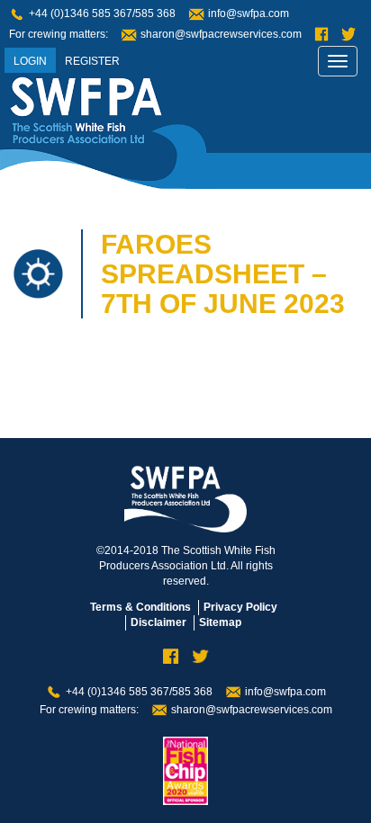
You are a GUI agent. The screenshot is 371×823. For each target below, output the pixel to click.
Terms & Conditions (140, 607)
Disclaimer (158, 622)
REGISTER (92, 61)
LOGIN (30, 61)
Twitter (348, 34)
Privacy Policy (240, 607)
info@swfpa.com (248, 13)
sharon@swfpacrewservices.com (221, 34)
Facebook (321, 34)
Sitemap (220, 622)
